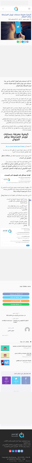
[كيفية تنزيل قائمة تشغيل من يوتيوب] (5, 348)
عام (19, 19)
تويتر (21, 286)
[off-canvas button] (29, 9)
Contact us (21, 461)
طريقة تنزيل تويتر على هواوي (23, 360)
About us (28, 461)
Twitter (25, 286)
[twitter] (16, 380)
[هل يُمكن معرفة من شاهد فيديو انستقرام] (5, 355)
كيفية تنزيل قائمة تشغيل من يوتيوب (22, 346)
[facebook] (25, 380)
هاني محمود (26, 19)
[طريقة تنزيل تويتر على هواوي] (5, 362)
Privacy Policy (13, 461)
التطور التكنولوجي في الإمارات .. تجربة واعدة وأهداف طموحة (15, 321)
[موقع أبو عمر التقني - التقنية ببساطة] (16, 8)
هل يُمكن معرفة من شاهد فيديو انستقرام (23, 354)
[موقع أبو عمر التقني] (17, 435)
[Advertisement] (14, 3)
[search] (3, 8)
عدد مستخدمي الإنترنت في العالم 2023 (16, 315)
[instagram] (6, 380)
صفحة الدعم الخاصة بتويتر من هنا (15, 146)
